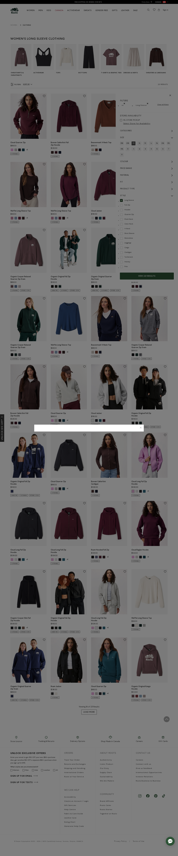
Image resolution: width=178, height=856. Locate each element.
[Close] (141, 428)
